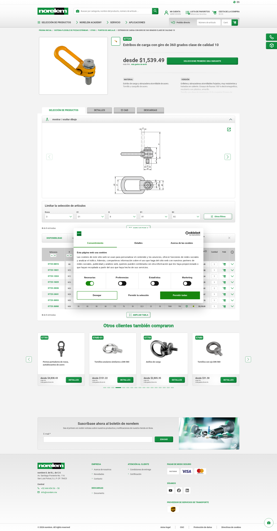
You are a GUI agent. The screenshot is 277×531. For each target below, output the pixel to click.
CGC (182, 527)
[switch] (122, 283)
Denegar (97, 295)
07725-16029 (53, 282)
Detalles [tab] (138, 243)
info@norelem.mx (49, 492)
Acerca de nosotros (102, 469)
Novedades (99, 474)
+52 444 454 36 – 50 (50, 488)
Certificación (135, 474)
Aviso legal (165, 527)
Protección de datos (203, 527)
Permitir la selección (138, 295)
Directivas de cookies (231, 527)
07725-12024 (53, 276)
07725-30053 (53, 300)
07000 (93, 30)
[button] (104, 387)
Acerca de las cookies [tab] (182, 243)
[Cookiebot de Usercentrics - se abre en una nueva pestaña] (187, 233)
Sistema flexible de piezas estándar (71, 30)
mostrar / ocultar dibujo (64, 119)
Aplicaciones (137, 22)
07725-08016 (53, 264)
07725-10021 (53, 270)
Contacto (98, 479)
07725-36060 (53, 306)
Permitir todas (180, 295)
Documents (99, 493)
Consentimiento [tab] (95, 243)
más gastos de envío (139, 64)
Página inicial (45, 30)
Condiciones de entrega (140, 469)
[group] (76, 359)
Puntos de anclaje (106, 30)
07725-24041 (53, 294)
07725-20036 (53, 288)
